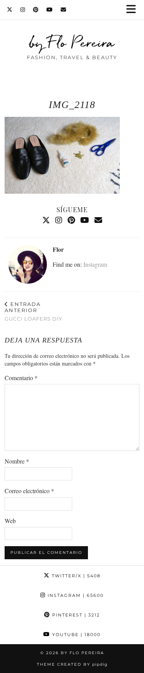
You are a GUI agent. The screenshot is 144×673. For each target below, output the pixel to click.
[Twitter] (10, 9)
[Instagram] (22, 9)
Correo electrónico (29, 491)
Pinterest (75, 615)
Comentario (21, 378)
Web (10, 521)
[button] (133, 9)
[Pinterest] (36, 9)
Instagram (95, 264)
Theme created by (72, 664)
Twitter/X (75, 575)
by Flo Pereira (72, 42)
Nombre (17, 461)
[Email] (63, 9)
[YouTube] (49, 9)
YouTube (75, 634)
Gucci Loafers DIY (33, 311)
